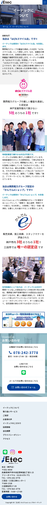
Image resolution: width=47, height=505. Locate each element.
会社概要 (6, 431)
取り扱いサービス (10, 411)
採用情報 (6, 427)
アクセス (6, 438)
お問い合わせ (11, 496)
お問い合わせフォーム (25, 387)
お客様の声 (7, 419)
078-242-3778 (25, 352)
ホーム (5, 26)
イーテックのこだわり (12, 423)
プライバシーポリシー (12, 434)
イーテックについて (11, 407)
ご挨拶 (5, 415)
